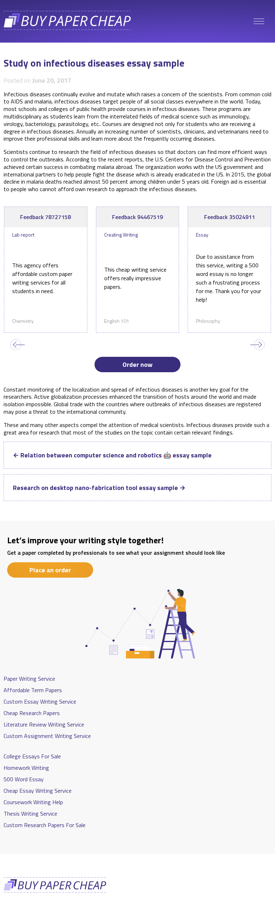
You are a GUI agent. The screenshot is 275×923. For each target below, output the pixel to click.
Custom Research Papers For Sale (45, 825)
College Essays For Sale (32, 756)
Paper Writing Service (29, 678)
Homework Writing (26, 767)
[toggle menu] (259, 21)
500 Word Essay (24, 779)
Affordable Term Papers (33, 690)
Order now (137, 364)
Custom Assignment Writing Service (47, 736)
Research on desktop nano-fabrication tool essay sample (99, 487)
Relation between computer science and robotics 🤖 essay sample (112, 455)
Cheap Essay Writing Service (38, 790)
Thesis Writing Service (30, 813)
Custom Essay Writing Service (40, 701)
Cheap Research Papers (32, 713)
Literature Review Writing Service (44, 724)
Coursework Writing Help (33, 802)
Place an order (50, 570)
